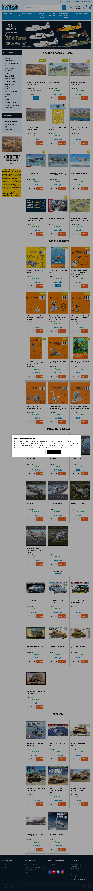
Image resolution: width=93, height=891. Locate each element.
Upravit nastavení (38, 452)
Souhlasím (54, 452)
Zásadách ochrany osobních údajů (47, 447)
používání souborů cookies (66, 447)
